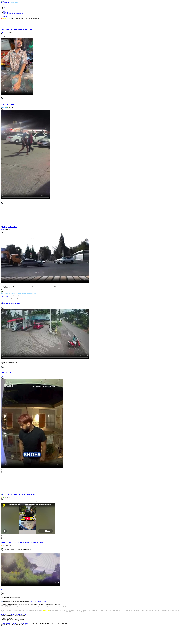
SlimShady (3, 32)
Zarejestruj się (14, 2)
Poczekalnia (6, 6)
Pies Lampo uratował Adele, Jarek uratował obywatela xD (23, 542)
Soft (4, 7)
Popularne (5, 12)
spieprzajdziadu (4, 376)
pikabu (2, 229)
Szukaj (5, 2)
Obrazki (5, 9)
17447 (8, 599)
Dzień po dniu (12, 13)
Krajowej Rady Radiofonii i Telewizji (38, 601)
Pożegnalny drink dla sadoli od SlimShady (17, 29)
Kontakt (8, 614)
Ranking (5, 16)
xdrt (1, 497)
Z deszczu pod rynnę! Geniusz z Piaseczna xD (18, 494)
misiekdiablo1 (4, 107)
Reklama (13, 614)
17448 (5, 599)
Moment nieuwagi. (9, 104)
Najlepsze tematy (19, 13)
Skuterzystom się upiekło (11, 303)
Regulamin (3, 614)
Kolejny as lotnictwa (9, 227)
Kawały (5, 11)
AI (4, 8)
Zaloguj (8, 2)
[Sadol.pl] (2, 1)
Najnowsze (5, 13)
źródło (2, 589)
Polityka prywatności (21, 614)
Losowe (5, 15)
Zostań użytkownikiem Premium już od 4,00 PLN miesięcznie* (15, 623)
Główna (5, 4)
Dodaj (2, 2)
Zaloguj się (3, 296)
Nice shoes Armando (9, 373)
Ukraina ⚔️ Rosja (6, 18)
